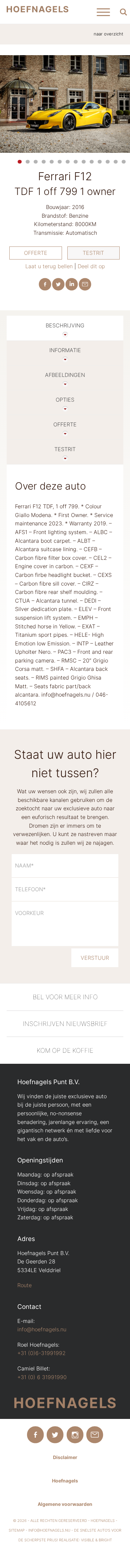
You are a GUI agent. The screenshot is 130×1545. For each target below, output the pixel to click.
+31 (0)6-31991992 (41, 1353)
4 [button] (44, 162)
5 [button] (52, 162)
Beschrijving (65, 325)
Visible (87, 1540)
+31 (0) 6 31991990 (42, 1377)
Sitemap (17, 1530)
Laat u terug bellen (49, 266)
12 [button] (108, 162)
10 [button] (92, 162)
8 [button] (76, 162)
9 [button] (84, 162)
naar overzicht (108, 33)
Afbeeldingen (65, 375)
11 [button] (100, 162)
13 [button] (116, 162)
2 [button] (28, 162)
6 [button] (60, 162)
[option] (65, 104)
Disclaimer (65, 1457)
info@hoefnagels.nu (41, 1329)
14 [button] (124, 162)
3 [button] (36, 162)
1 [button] (20, 162)
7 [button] (68, 162)
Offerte (35, 252)
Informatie (65, 350)
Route (24, 1285)
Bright (105, 1540)
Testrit (93, 252)
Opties (65, 399)
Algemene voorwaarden (65, 1504)
